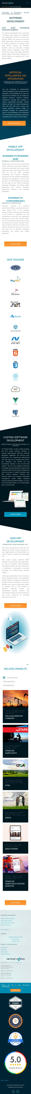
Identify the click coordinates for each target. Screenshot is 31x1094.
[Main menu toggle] (27, 3)
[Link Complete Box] (15, 706)
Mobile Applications (9, 681)
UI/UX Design (4, 949)
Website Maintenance (5, 954)
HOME (2, 1080)
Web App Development (6, 925)
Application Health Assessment (15, 937)
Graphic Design (4, 947)
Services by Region (5, 929)
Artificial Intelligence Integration (8, 918)
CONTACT (6, 1080)
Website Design (4, 952)
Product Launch (15, 939)
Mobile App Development (6, 920)
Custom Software (12, 678)
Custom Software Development (7, 922)
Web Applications (8, 685)
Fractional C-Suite (15, 941)
